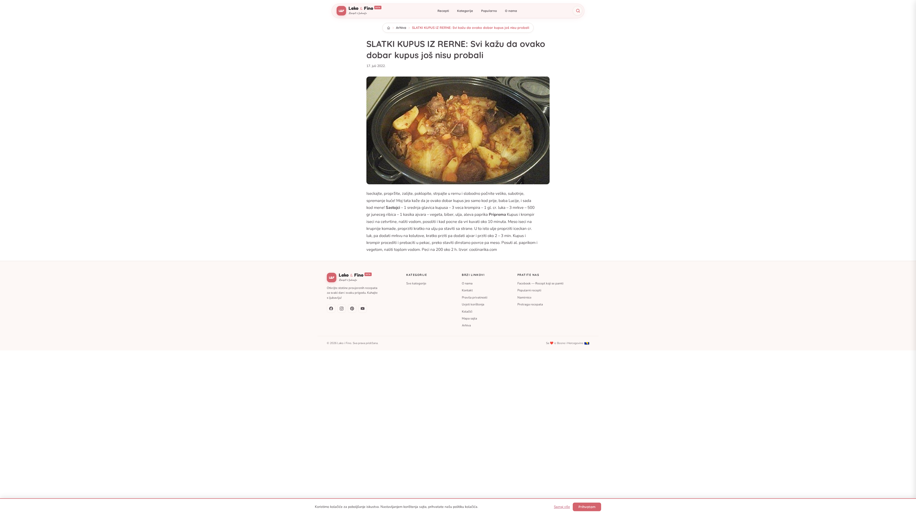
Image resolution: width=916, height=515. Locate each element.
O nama (511, 11)
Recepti (443, 11)
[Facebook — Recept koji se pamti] (331, 308)
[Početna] (388, 28)
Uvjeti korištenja (473, 304)
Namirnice (524, 297)
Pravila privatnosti (474, 297)
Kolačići (467, 311)
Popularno (489, 11)
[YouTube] (362, 308)
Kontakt (467, 290)
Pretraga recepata (530, 304)
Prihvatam (586, 507)
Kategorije (465, 11)
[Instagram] (341, 308)
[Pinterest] (352, 308)
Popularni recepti (529, 290)
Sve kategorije (416, 283)
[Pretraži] (577, 10)
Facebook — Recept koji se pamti (540, 283)
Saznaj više (562, 507)
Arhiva (401, 28)
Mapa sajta (469, 318)
